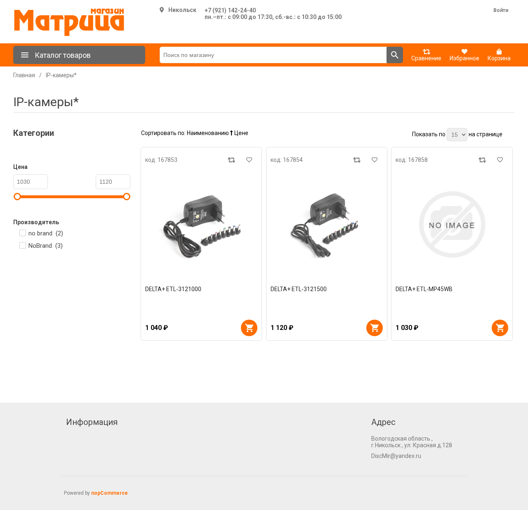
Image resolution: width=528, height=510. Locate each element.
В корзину (249, 328)
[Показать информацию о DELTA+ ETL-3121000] (201, 224)
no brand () (45, 233)
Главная (24, 75)
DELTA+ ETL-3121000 (173, 289)
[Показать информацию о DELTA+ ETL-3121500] (327, 224)
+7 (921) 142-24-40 (230, 10)
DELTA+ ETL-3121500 (299, 289)
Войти (500, 10)
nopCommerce (109, 493)
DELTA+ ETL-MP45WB (424, 289)
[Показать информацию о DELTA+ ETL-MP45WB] (452, 224)
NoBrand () (45, 245)
